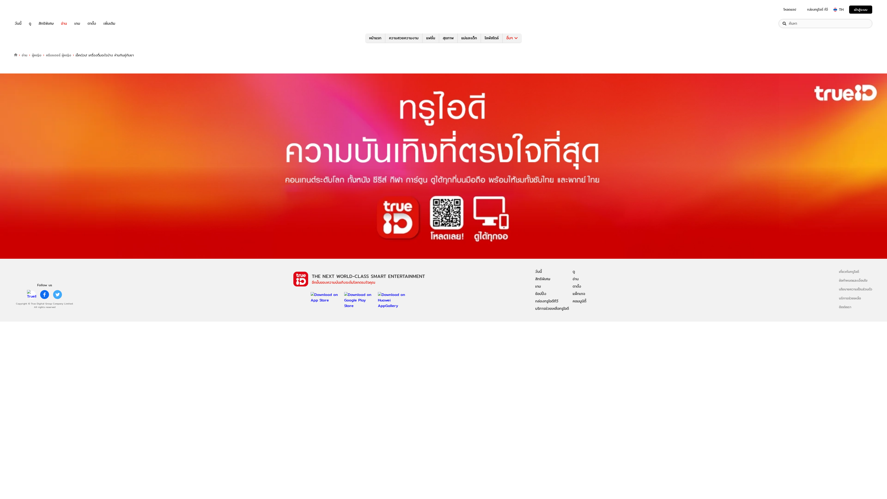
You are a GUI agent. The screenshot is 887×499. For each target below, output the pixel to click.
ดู (30, 23)
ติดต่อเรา (845, 307)
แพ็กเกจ (579, 294)
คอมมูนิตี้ (579, 301)
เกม (77, 23)
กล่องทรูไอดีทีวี (546, 301)
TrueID (29, 10)
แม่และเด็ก (469, 38)
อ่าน (64, 23)
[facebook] (44, 294)
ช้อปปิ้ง (540, 294)
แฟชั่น (430, 38)
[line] (31, 294)
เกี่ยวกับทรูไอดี (849, 271)
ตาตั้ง (92, 23)
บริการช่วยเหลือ (850, 298)
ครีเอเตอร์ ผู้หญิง (58, 55)
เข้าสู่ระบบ (860, 9)
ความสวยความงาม (404, 38)
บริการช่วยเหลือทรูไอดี (552, 308)
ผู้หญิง (36, 55)
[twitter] (57, 294)
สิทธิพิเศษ (46, 23)
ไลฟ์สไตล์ (492, 38)
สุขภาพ (448, 38)
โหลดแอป (790, 9)
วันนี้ (18, 23)
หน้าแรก (375, 38)
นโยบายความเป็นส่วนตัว (855, 289)
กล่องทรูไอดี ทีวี (817, 9)
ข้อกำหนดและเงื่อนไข (853, 280)
